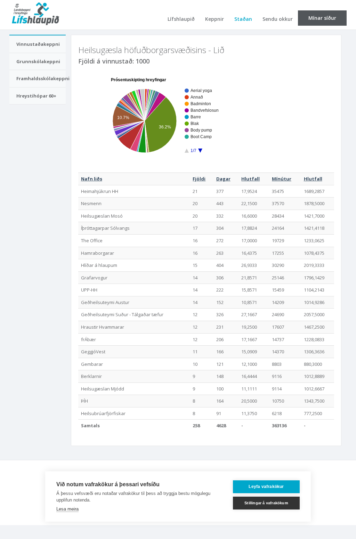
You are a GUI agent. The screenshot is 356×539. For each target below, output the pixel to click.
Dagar (223, 179)
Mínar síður (322, 18)
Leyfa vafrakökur (266, 486)
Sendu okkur (277, 19)
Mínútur (281, 179)
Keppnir (214, 19)
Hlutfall (250, 179)
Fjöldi (199, 179)
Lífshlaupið (181, 19)
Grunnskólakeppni (38, 61)
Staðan (243, 19)
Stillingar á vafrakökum (266, 503)
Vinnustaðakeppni (38, 44)
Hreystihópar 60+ (36, 96)
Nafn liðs (91, 179)
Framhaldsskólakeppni (41, 78)
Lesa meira (67, 509)
